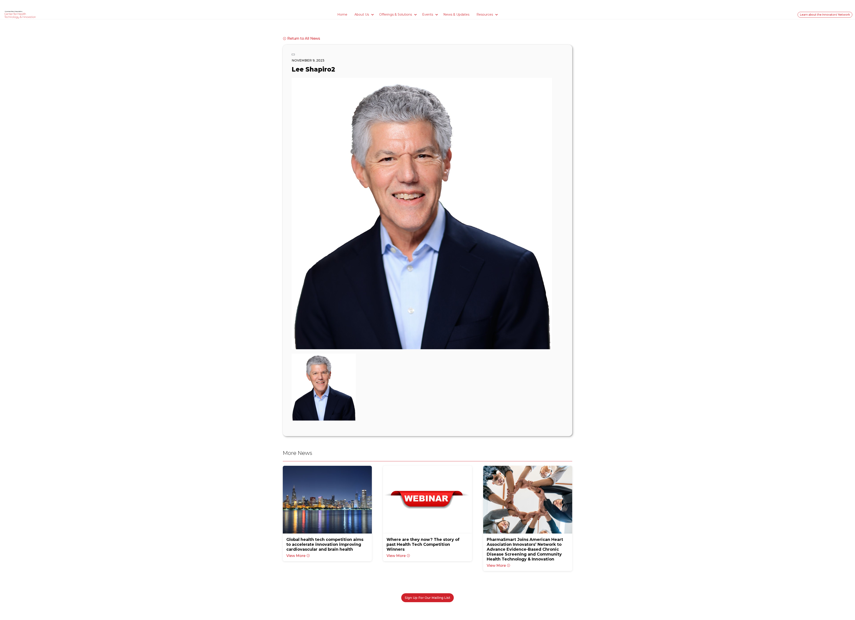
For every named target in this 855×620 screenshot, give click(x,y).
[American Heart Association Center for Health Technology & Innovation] (20, 14)
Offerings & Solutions (395, 14)
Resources (484, 14)
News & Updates (456, 14)
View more (295, 556)
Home (342, 14)
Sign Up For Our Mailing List (427, 598)
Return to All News (303, 38)
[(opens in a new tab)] (327, 500)
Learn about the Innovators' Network (825, 14)
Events (427, 14)
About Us (361, 14)
